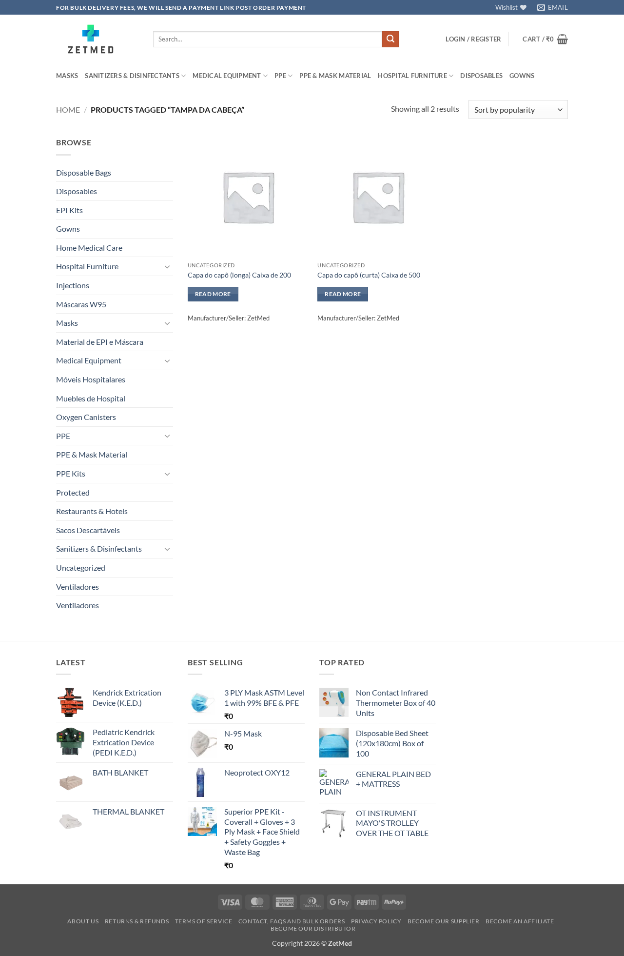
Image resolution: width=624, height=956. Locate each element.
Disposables (481, 76)
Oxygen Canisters (86, 416)
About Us (82, 921)
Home (68, 109)
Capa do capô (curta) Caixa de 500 (368, 275)
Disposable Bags (83, 172)
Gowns (521, 76)
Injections (72, 285)
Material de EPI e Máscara (99, 341)
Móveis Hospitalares (90, 379)
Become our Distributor (313, 928)
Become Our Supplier (444, 921)
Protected (73, 492)
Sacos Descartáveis (88, 530)
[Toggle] (167, 266)
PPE (280, 76)
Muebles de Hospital (90, 398)
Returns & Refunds (137, 921)
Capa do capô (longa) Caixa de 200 (239, 275)
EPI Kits (69, 210)
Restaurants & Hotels (92, 511)
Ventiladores (77, 586)
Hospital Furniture (412, 76)
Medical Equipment (227, 76)
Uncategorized (80, 567)
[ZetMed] (97, 39)
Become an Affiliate (520, 921)
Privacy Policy (376, 921)
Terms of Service (204, 921)
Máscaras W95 (81, 304)
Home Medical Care (89, 247)
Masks (67, 76)
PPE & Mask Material (335, 76)
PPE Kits (70, 473)
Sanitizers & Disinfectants (132, 76)
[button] (473, 39)
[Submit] (390, 39)
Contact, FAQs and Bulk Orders (291, 921)
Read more (213, 294)
